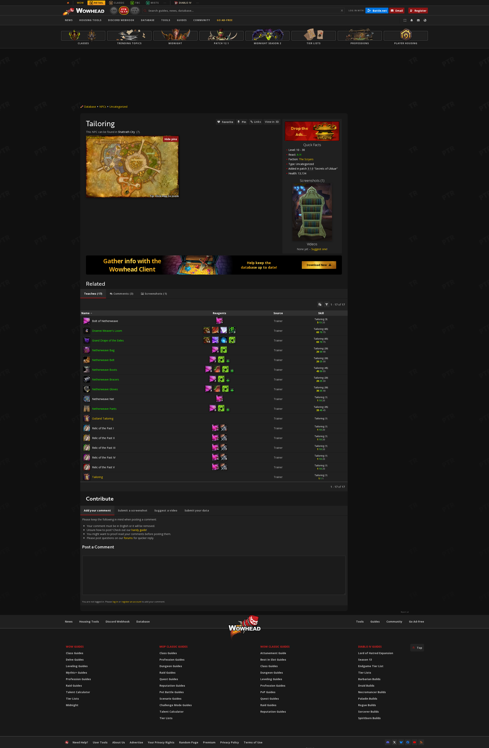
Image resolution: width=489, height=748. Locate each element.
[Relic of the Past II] (86, 437)
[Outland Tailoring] (86, 418)
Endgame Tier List (370, 666)
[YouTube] (414, 742)
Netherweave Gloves (105, 389)
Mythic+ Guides (76, 672)
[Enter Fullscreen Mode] (405, 20)
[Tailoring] (86, 477)
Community (201, 20)
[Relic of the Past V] (86, 467)
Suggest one (319, 249)
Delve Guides (75, 659)
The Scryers (306, 159)
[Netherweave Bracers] (86, 379)
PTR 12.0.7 (134, 10)
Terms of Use (253, 742)
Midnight (72, 705)
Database (148, 20)
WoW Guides (75, 646)
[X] (394, 742)
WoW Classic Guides (275, 646)
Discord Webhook (121, 20)
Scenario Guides (170, 698)
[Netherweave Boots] (86, 369)
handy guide (138, 530)
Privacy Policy (229, 742)
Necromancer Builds (372, 692)
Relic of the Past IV (103, 457)
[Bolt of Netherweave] (86, 320)
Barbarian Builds (369, 679)
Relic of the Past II (103, 438)
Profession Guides (78, 679)
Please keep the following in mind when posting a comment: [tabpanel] (126, 560)
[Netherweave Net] (86, 398)
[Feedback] (418, 20)
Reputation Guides (172, 685)
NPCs (102, 106)
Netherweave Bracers (105, 379)
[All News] (68, 3)
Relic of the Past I (103, 428)
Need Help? (80, 742)
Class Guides (74, 653)
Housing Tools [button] (90, 20)
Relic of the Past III (103, 448)
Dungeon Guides (170, 666)
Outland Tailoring (102, 418)
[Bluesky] (401, 742)
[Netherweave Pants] (86, 408)
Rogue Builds (367, 705)
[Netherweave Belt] (86, 359)
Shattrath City (126, 132)
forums (128, 538)
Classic (119, 2)
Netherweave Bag (103, 350)
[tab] (93, 293)
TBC (137, 2)
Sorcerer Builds (368, 711)
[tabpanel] (214, 395)
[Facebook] (408, 742)
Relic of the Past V (103, 467)
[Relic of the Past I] (86, 428)
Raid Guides (74, 685)
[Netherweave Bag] (86, 350)
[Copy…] (320, 304)
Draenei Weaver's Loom (107, 331)
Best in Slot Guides (273, 659)
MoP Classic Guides (173, 646)
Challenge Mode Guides (175, 705)
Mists (155, 2)
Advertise (136, 742)
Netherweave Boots (104, 370)
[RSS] (421, 742)
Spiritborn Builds (369, 718)
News (69, 20)
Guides (182, 20)
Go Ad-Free (225, 20)
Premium (209, 742)
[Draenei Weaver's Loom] (86, 330)
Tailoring (319, 319)
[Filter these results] (327, 304)
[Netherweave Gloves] (86, 389)
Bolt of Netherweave (105, 321)
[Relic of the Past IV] (86, 457)
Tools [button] (165, 20)
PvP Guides (267, 692)
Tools (360, 621)
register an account (131, 601)
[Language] (425, 20)
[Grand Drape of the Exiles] (86, 340)
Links (257, 122)
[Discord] (388, 742)
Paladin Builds (367, 698)
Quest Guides (168, 679)
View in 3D (272, 122)
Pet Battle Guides (171, 692)
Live (114, 10)
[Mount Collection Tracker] (214, 265)
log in (115, 601)
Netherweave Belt (103, 360)
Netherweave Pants (104, 409)
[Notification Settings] (412, 20)
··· (165, 2)
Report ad (405, 612)
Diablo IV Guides (370, 646)
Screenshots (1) (312, 180)
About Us (118, 742)
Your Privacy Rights (161, 742)
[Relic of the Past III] (86, 447)
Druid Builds (366, 685)
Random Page (188, 742)
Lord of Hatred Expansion (375, 653)
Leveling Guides (77, 666)
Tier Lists (72, 698)
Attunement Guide (273, 653)
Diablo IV (185, 2)
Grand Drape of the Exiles (108, 340)
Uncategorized (118, 106)
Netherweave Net (103, 399)
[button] (112, 157)
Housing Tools (89, 621)
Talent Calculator (78, 692)
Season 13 (365, 659)
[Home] (84, 10)
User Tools (100, 742)
